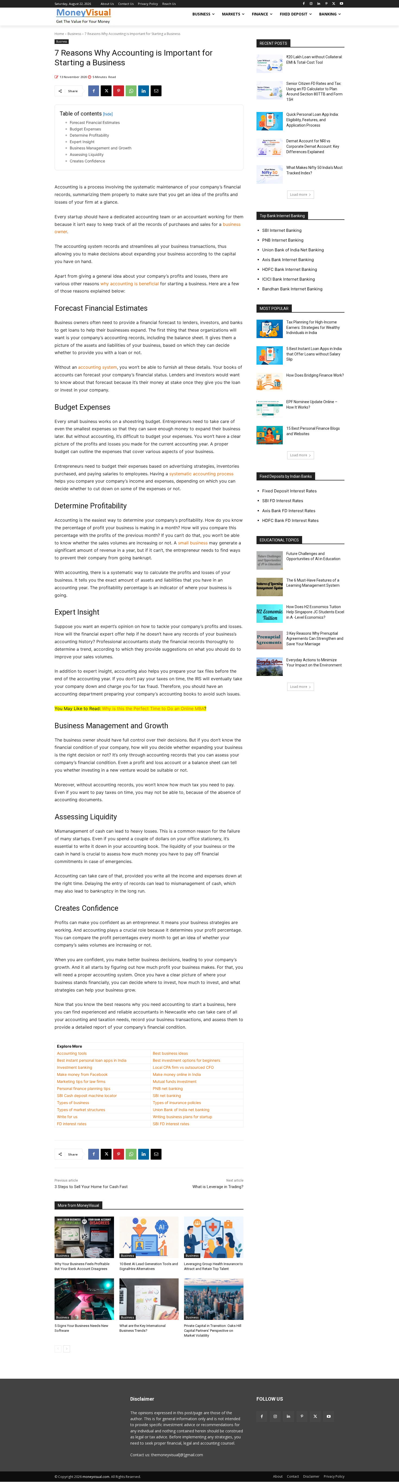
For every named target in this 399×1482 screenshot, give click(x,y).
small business (193, 543)
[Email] (156, 90)
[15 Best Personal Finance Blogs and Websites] (269, 435)
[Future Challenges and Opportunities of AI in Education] (269, 560)
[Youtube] (341, 4)
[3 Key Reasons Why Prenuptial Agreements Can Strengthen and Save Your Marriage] (269, 640)
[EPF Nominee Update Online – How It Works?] (269, 408)
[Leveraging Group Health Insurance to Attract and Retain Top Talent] (213, 1237)
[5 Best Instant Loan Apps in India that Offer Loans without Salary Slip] (269, 355)
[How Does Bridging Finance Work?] (269, 382)
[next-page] (66, 1348)
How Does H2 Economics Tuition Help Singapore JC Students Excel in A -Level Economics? (315, 612)
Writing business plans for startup (182, 1116)
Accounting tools (72, 1053)
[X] (334, 4)
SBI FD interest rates (171, 1123)
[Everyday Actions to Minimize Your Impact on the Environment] (269, 666)
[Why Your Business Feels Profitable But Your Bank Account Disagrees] (84, 1237)
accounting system (97, 367)
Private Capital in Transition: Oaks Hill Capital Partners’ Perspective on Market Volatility (212, 1330)
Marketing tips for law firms (81, 1081)
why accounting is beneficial (129, 283)
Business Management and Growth (100, 148)
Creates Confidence (87, 161)
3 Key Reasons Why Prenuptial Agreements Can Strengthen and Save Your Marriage (314, 638)
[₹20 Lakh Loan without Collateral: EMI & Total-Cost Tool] (269, 63)
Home (59, 33)
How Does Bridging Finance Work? (315, 375)
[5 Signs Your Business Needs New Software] (84, 1299)
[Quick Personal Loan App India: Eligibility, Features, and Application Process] (269, 121)
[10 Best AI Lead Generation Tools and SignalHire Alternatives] (149, 1237)
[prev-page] (58, 1348)
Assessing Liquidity (87, 154)
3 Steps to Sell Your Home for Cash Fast (91, 1186)
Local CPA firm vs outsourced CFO (183, 1067)
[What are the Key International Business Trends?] (149, 1299)
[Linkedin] (319, 4)
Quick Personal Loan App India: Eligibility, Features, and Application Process (312, 119)
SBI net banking (167, 1095)
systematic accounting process (201, 473)
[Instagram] (311, 4)
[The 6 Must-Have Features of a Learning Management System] (269, 587)
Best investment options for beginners (186, 1060)
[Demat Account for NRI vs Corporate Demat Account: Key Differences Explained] (269, 148)
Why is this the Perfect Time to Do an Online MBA (153, 708)
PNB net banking (168, 1088)
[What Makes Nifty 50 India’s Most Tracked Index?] (269, 174)
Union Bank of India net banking (181, 1109)
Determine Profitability (89, 135)
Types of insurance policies (177, 1102)
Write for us (67, 1116)
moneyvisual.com (96, 1476)
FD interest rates (71, 1123)
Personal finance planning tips (83, 1088)
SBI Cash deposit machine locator (87, 1095)
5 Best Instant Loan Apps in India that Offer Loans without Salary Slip (314, 354)
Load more (298, 194)
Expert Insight (82, 141)
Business (74, 33)
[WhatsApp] (131, 90)
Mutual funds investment (175, 1081)
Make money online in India (177, 1074)
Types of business (73, 1102)
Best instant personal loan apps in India (91, 1060)
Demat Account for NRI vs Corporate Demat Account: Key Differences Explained (312, 146)
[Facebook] (303, 4)
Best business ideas (170, 1053)
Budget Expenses (85, 129)
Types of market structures (81, 1109)
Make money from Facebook (82, 1074)
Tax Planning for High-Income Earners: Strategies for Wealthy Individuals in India (313, 327)
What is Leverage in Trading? (217, 1186)
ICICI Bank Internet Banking (288, 279)
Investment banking (74, 1067)
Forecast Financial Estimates (95, 122)
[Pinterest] (326, 4)
